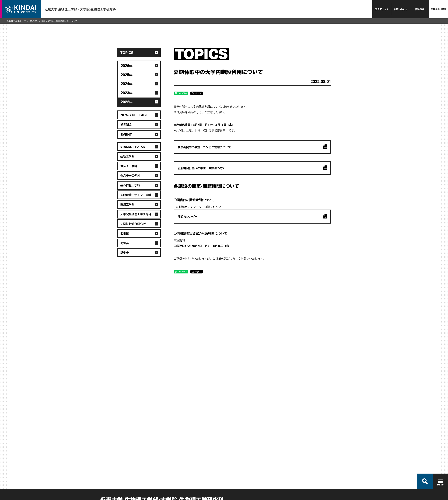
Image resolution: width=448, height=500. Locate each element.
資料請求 (419, 9)
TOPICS (33, 20)
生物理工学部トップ (16, 20)
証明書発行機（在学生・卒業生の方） (201, 168)
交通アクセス (382, 9)
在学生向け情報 (439, 9)
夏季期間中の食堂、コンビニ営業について (204, 147)
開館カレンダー (187, 216)
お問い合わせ (401, 9)
